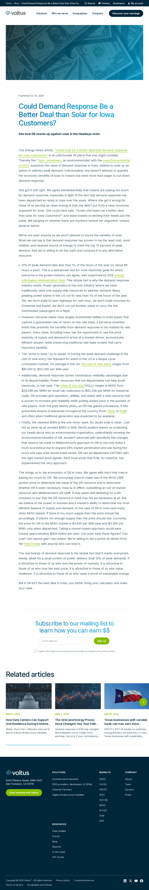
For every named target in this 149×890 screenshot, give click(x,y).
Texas (111, 411)
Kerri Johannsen (50, 160)
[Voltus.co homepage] (16, 13)
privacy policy (108, 651)
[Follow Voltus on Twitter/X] (130, 881)
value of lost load (72, 385)
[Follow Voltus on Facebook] (136, 881)
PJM (123, 411)
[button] (41, 13)
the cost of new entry (96, 364)
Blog (16, 3)
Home (9, 3)
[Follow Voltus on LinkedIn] (125, 881)
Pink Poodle (32, 544)
